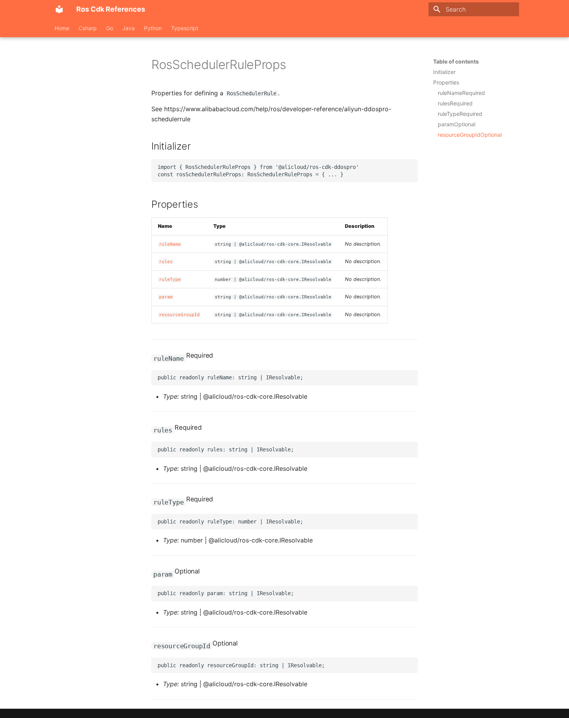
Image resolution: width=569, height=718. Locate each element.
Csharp (88, 28)
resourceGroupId (179, 314)
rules (166, 261)
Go (109, 28)
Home (62, 28)
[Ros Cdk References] (59, 9)
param (166, 297)
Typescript (184, 28)
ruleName (170, 244)
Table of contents (456, 61)
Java (128, 28)
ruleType (170, 279)
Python (153, 28)
